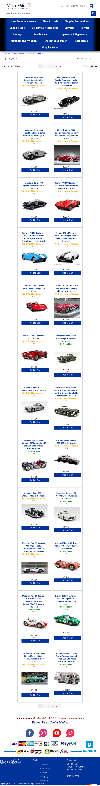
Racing (17, 34)
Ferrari (85, 27)
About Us (44, 764)
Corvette (69, 27)
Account (64, 6)
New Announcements (23, 21)
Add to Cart (35, 114)
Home (7, 53)
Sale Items (81, 40)
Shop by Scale (18, 27)
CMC (40, 53)
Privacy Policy (46, 780)
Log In (83, 6)
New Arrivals (50, 21)
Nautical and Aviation (24, 40)
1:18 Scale (31, 53)
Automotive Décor (56, 40)
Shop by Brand (50, 47)
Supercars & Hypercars (73, 34)
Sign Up (74, 6)
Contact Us (45, 768)
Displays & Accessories (45, 27)
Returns (43, 772)
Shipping (44, 776)
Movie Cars (40, 34)
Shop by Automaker (76, 21)
